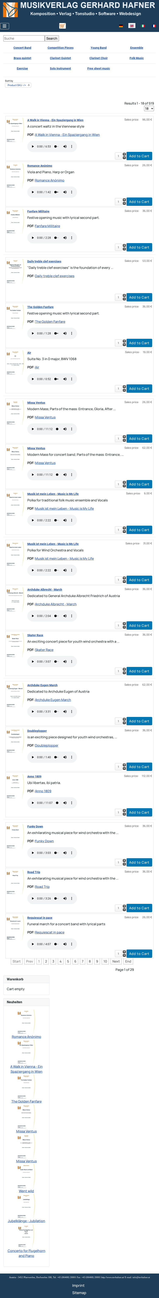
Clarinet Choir (98, 58)
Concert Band (22, 47)
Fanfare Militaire (38, 211)
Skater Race (35, 635)
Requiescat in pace (39, 917)
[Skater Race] (15, 644)
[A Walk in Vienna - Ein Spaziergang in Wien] (15, 129)
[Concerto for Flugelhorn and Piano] (26, 1235)
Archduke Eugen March (42, 685)
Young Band (99, 47)
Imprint (78, 1285)
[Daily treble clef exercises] (15, 270)
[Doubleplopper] (15, 740)
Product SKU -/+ (17, 85)
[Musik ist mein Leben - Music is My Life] (15, 503)
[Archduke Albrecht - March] (15, 599)
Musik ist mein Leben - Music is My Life (53, 494)
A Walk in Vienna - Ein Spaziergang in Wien (55, 120)
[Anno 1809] (15, 786)
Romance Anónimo (39, 165)
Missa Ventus (36, 402)
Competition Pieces (60, 47)
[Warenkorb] (62, 25)
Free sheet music (98, 68)
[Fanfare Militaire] (15, 220)
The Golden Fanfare (40, 307)
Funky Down (35, 826)
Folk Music (137, 58)
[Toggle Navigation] (4, 26)
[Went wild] (26, 1175)
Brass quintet (22, 58)
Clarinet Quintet (60, 58)
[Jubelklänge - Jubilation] (26, 1205)
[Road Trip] (15, 881)
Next (116, 961)
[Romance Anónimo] (15, 175)
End (128, 961)
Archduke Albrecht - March (44, 589)
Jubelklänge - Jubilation (26, 1221)
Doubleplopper (37, 730)
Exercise (22, 68)
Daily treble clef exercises (44, 261)
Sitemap (79, 1292)
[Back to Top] (152, 1290)
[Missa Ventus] (15, 412)
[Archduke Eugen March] (15, 694)
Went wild (26, 1191)
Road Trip (33, 872)
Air (29, 352)
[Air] (15, 362)
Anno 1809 (34, 776)
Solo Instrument (60, 68)
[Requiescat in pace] (15, 927)
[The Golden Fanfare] (15, 316)
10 (105, 961)
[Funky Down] (15, 836)
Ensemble (136, 47)
